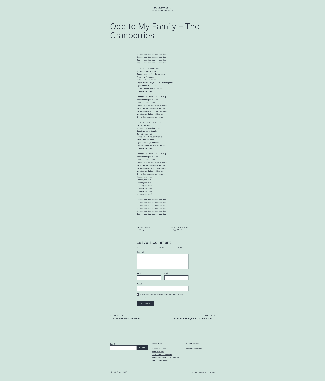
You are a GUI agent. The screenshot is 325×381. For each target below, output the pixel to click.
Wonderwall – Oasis (159, 349)
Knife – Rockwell (158, 352)
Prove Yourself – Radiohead (162, 355)
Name (139, 273)
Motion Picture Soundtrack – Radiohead (166, 357)
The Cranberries (183, 230)
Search (112, 344)
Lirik (187, 227)
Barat (183, 227)
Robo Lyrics (142, 230)
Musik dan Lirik (162, 8)
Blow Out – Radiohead (160, 360)
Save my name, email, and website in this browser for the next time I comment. (161, 296)
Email (166, 273)
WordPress (211, 372)
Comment (140, 252)
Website (140, 284)
